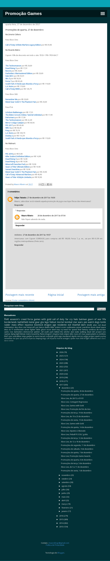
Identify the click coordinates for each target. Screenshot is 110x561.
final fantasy (83, 329)
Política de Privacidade (55, 545)
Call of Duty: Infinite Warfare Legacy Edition (23, 45)
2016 (61, 516)
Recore (8, 71)
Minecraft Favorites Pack (15, 164)
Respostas (21, 211)
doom (93, 327)
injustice (29, 325)
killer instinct (55, 327)
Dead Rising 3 (11, 68)
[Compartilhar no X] (45, 184)
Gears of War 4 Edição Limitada (18, 177)
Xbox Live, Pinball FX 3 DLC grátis (74, 434)
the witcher (65, 332)
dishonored (28, 332)
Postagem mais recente (19, 294)
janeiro (65, 511)
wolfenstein (19, 329)
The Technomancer (13, 66)
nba (16, 327)
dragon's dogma (52, 334)
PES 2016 (9, 154)
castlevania (70, 327)
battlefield (22, 322)
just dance (40, 327)
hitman (22, 334)
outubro (65, 479)
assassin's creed (18, 319)
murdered (66, 336)
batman (83, 319)
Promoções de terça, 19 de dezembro (76, 413)
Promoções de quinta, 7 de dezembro (76, 452)
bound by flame (38, 334)
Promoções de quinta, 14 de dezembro (77, 427)
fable (38, 329)
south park (48, 332)
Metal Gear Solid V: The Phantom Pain (21, 102)
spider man (74, 338)
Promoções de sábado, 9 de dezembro (77, 449)
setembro (66, 482)
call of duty (58, 319)
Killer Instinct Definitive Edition (18, 156)
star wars (78, 322)
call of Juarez (51, 338)
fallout (53, 322)
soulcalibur (16, 336)
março (64, 504)
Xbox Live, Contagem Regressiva (74, 402)
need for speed (70, 329)
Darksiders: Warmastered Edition (18, 73)
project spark (94, 336)
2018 (61, 381)
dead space (101, 327)
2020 (61, 374)
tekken (57, 332)
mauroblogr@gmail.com (59, 543)
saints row (8, 332)
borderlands (10, 322)
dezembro (66, 388)
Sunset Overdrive (12, 169)
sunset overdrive (83, 327)
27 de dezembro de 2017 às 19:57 (37, 235)
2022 (61, 367)
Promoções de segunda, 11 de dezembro (78, 445)
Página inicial (56, 294)
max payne (86, 334)
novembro (66, 475)
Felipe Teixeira (20, 198)
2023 (61, 363)
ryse (10, 336)
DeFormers (10, 117)
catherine (93, 338)
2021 (61, 370)
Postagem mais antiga (91, 294)
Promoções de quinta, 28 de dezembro (77, 391)
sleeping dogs (40, 338)
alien (95, 325)
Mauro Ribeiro (27, 216)
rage (60, 336)
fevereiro (66, 508)
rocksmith (50, 336)
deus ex (7, 329)
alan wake (75, 332)
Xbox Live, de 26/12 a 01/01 (72, 398)
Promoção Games (23, 13)
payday (103, 336)
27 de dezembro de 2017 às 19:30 (41, 198)
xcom (63, 327)
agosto (65, 486)
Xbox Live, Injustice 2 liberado (73, 431)
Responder (18, 205)
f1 (12, 329)
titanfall (76, 325)
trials (62, 334)
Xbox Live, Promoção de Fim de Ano (76, 409)
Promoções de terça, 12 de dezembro (76, 438)
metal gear (34, 322)
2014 (61, 523)
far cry (69, 319)
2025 (61, 356)
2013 (61, 527)
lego (47, 322)
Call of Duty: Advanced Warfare (18, 174)
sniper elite (68, 334)
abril (64, 500)
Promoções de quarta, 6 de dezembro (76, 460)
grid (56, 336)
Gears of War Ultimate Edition (17, 167)
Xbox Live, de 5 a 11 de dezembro (75, 467)
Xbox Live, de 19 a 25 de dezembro (75, 416)
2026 (61, 352)
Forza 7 (8, 81)
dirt (93, 332)
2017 (61, 385)
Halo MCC (9, 76)
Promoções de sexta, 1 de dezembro (76, 471)
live (6, 319)
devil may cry (57, 329)
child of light (84, 338)
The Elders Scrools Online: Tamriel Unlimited (23, 115)
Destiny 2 (9, 136)
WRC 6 (8, 128)
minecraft (31, 327)
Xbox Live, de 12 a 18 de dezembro (75, 442)
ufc (80, 334)
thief (6, 336)
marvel (42, 336)
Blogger (61, 553)
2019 (61, 377)
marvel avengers (63, 338)
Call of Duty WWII (12, 89)
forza (30, 319)
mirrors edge (82, 336)
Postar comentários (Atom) (23, 300)
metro (28, 334)
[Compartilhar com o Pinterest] (50, 184)
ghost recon (46, 329)
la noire (36, 336)
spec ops (19, 338)
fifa (104, 319)
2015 (61, 519)
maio (64, 497)
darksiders (18, 332)
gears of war (94, 319)
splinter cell (39, 332)
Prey (7, 130)
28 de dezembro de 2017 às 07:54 (51, 216)
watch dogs (94, 322)
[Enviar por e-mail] (40, 184)
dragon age (50, 325)
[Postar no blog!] (42, 184)
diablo (47, 327)
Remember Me (11, 99)
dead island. (101, 338)
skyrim (74, 336)
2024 (61, 359)
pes (85, 322)
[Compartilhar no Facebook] (48, 184)
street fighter (29, 329)
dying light (15, 334)
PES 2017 (9, 125)
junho (64, 493)
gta (42, 322)
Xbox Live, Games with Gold (72, 406)
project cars (101, 332)
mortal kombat (64, 322)
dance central (8, 340)
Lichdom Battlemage (14, 112)
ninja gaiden (27, 336)
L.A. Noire (9, 86)
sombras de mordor (97, 329)
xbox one (22, 327)
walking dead (85, 332)
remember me (9, 338)
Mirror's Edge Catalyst (14, 123)
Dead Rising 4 (11, 161)
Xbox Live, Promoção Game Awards (75, 456)
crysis (76, 334)
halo (76, 319)
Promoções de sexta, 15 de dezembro (76, 420)
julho (64, 490)
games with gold (42, 319)
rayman (7, 334)
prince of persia (29, 338)
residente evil (64, 325)
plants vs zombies (98, 334)
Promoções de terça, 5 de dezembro (76, 463)
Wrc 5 (7, 78)
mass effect (17, 325)
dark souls (86, 325)
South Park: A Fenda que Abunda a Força (22, 84)
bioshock (38, 325)
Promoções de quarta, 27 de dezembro (77, 395)
